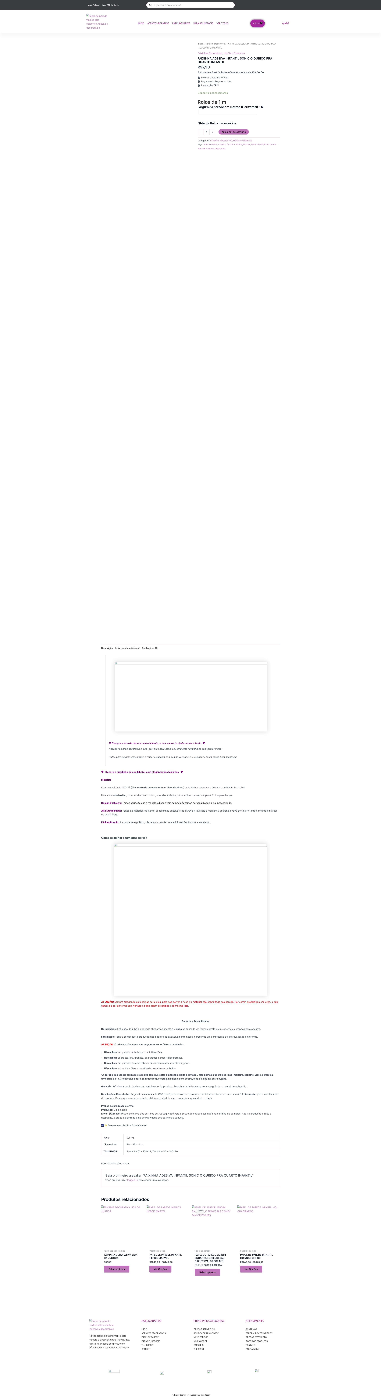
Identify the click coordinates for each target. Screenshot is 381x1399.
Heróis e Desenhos (215, 43)
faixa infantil (257, 144)
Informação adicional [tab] (127, 648)
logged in (132, 1179)
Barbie (239, 144)
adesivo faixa (210, 144)
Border (246, 144)
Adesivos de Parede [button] (158, 23)
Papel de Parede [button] (181, 23)
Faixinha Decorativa (215, 148)
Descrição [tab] (107, 648)
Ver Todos (222, 23)
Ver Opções (160, 1269)
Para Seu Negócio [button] (203, 23)
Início (141, 23)
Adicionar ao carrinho (233, 131)
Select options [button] (116, 1269)
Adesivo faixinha (226, 144)
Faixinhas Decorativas (210, 53)
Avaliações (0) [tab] (150, 648)
